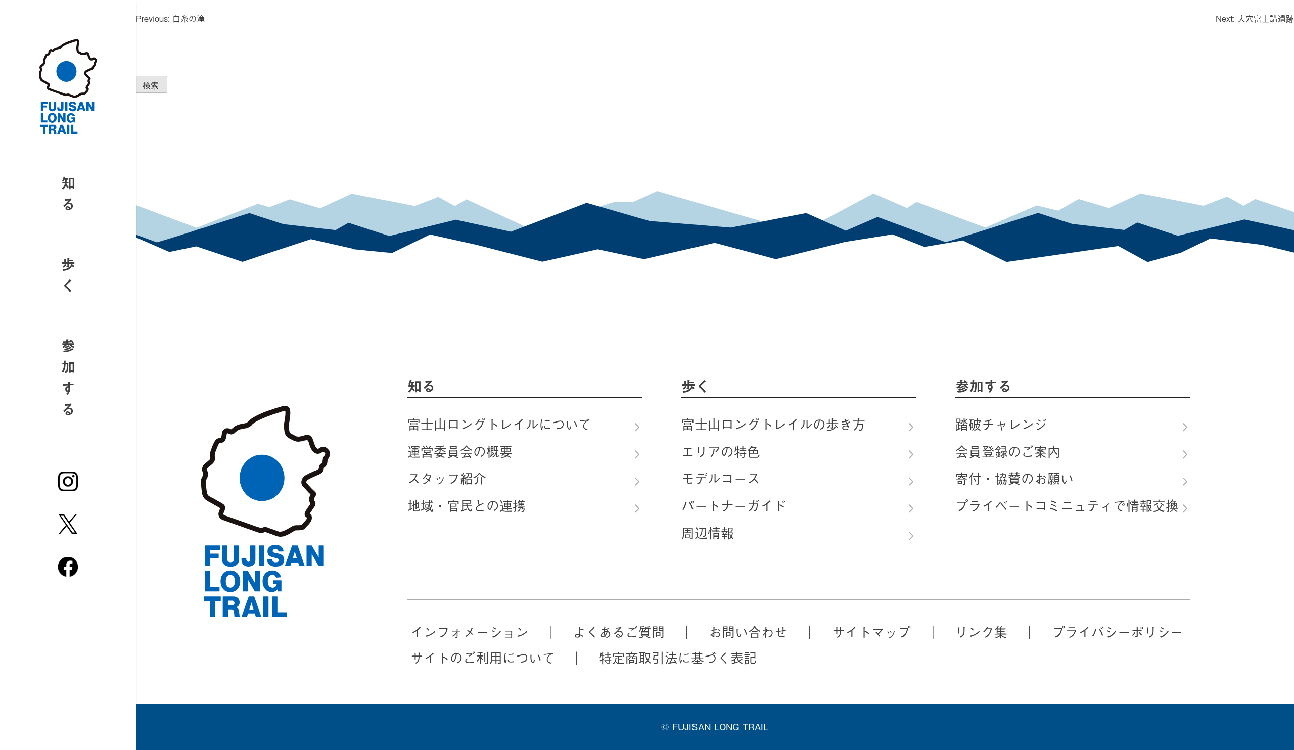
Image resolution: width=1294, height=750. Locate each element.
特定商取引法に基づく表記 (678, 657)
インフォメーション (469, 631)
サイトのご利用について (482, 657)
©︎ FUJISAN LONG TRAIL (714, 726)
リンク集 (981, 631)
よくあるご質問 (619, 631)
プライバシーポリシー (1117, 631)
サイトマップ (871, 631)
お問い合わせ (748, 631)
